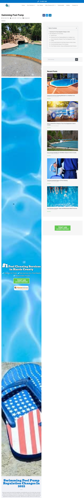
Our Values (40, 5)
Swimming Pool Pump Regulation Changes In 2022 (59, 31)
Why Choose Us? (49, 5)
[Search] (76, 59)
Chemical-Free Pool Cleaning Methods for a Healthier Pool (63, 37)
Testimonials (61, 5)
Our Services (30, 5)
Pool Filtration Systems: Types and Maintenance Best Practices (64, 46)
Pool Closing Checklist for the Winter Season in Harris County (63, 42)
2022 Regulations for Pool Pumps (56, 33)
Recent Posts (54, 35)
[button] (44, 15)
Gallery (68, 5)
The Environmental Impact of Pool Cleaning (59, 44)
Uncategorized (27, 18)
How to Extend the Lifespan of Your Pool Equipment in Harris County (63, 40)
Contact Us (75, 5)
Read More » (49, 98)
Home (23, 5)
